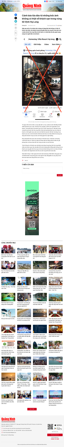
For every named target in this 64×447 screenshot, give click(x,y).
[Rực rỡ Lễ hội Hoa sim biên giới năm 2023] (8, 265)
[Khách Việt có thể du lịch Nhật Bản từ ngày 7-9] (56, 412)
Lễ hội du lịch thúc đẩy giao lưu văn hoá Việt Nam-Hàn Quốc (40, 419)
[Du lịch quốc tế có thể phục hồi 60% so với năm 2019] (24, 313)
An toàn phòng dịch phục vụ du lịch (55, 434)
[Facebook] (45, 1)
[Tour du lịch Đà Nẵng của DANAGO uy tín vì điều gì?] (24, 428)
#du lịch (26, 160)
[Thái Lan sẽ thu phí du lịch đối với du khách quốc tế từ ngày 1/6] (24, 361)
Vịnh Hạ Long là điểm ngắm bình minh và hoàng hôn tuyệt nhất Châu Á (8, 384)
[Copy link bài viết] (15, 24)
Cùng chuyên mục (8, 242)
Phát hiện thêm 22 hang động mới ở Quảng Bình (7, 303)
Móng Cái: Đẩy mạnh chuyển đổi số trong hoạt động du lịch (23, 288)
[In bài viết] (15, 28)
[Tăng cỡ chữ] (15, 31)
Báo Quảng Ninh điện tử (32, 6)
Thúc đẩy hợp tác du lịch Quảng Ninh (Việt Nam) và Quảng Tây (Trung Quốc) (55, 320)
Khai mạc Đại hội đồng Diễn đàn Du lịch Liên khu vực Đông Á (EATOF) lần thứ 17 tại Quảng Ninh (55, 402)
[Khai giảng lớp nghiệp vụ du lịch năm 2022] (24, 394)
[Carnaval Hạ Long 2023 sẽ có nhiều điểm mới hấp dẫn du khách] (24, 329)
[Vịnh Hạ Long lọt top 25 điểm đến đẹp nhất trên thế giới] (56, 297)
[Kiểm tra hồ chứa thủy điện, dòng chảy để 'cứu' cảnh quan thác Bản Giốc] (40, 281)
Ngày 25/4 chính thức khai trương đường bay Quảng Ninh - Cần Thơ (55, 288)
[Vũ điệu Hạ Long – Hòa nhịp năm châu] (8, 281)
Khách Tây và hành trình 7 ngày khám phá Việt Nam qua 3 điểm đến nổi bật (39, 352)
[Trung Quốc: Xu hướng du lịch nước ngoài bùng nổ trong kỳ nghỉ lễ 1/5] (24, 297)
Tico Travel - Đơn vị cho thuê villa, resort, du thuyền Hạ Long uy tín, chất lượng (39, 336)
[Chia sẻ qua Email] (15, 21)
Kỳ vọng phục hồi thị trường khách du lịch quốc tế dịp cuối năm (8, 419)
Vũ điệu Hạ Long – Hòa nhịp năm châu (8, 287)
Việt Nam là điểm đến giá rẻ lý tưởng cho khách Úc (55, 351)
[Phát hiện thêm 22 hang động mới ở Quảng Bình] (8, 297)
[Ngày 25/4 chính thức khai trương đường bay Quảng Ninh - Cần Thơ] (56, 281)
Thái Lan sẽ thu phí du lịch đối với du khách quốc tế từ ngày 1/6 (24, 368)
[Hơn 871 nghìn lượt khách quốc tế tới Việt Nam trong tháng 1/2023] (40, 377)
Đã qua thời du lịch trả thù (7, 318)
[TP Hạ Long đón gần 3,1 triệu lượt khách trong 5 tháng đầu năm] (24, 249)
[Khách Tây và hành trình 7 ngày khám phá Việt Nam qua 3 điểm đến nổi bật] (40, 345)
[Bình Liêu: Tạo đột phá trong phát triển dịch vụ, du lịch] (8, 249)
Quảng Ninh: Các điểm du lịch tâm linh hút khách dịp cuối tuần (23, 352)
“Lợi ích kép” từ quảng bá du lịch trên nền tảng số (39, 434)
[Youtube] (47, 1)
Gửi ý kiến (60, 175)
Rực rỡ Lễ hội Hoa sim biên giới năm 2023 (7, 271)
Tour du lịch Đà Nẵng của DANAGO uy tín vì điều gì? (23, 434)
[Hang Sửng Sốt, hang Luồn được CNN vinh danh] (56, 329)
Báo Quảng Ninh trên (51, 25)
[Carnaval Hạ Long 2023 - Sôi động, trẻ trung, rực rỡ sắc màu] (56, 265)
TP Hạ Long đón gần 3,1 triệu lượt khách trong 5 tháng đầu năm (23, 256)
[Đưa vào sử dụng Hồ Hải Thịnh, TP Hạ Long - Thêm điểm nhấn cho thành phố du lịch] (24, 377)
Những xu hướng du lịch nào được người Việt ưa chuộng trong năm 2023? (39, 368)
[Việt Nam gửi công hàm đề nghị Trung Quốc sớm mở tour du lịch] (8, 361)
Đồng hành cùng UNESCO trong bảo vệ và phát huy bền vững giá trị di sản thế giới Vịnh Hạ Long (8, 436)
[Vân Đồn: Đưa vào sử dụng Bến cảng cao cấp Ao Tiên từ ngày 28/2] (56, 361)
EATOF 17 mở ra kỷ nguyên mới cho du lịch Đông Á (39, 400)
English (50, 1)
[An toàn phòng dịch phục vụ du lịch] (56, 428)
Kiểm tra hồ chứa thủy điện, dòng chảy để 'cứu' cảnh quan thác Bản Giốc (40, 288)
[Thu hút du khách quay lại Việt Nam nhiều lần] (40, 297)
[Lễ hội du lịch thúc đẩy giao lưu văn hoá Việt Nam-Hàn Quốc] (40, 412)
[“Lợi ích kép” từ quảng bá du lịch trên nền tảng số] (40, 428)
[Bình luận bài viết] (15, 38)
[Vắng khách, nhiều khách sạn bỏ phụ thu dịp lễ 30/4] (40, 313)
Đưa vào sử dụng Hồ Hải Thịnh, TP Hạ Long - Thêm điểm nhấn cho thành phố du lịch (23, 385)
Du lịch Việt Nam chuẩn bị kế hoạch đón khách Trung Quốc (55, 384)
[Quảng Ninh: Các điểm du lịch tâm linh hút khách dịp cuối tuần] (24, 345)
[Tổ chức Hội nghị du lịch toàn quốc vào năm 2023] (24, 412)
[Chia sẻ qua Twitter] (15, 18)
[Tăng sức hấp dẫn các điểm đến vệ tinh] (24, 265)
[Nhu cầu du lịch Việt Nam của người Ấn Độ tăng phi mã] (40, 249)
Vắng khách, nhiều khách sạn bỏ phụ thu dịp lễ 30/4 (39, 319)
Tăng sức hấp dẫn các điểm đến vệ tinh (23, 271)
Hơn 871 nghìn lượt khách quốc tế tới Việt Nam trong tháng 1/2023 (39, 384)
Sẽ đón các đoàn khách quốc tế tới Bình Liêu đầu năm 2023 (7, 401)
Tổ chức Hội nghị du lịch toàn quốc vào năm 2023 (23, 418)
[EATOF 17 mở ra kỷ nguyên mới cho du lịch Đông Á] (40, 394)
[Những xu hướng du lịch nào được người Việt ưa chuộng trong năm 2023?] (40, 361)
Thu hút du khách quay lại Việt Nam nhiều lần (39, 303)
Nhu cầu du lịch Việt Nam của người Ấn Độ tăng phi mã (39, 256)
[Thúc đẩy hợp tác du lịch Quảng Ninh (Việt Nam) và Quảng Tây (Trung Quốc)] (56, 313)
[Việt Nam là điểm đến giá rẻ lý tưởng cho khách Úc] (56, 345)
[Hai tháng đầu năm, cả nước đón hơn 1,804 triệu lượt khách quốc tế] (8, 345)
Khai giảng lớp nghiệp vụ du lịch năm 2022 (24, 400)
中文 (53, 1)
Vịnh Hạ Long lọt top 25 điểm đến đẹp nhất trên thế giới (56, 304)
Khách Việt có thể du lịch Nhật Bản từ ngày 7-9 (55, 418)
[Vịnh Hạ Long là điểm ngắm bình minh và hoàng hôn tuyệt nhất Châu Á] (8, 377)
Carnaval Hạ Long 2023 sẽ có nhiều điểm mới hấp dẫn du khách (23, 336)
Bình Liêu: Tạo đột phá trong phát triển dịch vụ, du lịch (8, 256)
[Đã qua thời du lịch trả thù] (8, 313)
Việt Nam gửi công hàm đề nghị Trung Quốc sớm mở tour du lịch (8, 368)
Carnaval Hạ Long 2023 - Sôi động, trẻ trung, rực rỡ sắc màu (55, 272)
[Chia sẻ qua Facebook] (15, 15)
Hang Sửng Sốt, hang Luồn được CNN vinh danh (55, 335)
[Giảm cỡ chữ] (15, 34)
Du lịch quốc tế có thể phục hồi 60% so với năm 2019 (24, 319)
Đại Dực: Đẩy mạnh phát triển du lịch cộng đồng (39, 271)
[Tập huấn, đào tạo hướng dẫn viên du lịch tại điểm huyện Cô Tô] (56, 249)
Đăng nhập (60, 1)
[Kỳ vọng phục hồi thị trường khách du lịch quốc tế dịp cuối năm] (8, 412)
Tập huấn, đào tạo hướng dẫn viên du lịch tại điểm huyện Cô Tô (55, 256)
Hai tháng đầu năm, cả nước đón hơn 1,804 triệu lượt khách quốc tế (7, 352)
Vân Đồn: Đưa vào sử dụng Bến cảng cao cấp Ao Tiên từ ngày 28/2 (55, 368)
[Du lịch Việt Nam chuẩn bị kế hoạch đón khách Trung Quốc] (56, 377)
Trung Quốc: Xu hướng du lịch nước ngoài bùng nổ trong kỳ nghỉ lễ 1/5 (23, 304)
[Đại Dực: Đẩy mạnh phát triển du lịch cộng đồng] (40, 265)
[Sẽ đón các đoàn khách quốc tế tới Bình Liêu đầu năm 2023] (8, 394)
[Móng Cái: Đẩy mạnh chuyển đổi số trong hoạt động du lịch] (24, 281)
